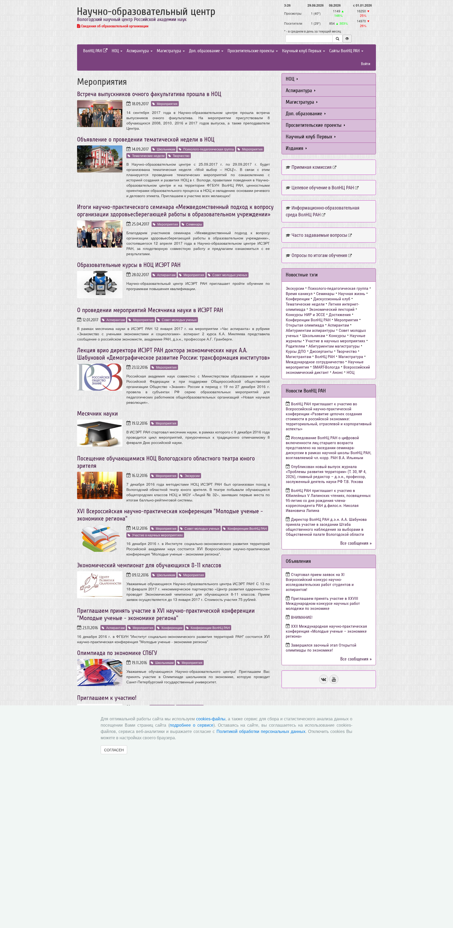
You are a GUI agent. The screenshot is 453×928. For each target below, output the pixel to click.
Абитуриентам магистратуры (334, 346)
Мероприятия (167, 103)
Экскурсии (192, 475)
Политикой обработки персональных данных (261, 731)
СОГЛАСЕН (114, 749)
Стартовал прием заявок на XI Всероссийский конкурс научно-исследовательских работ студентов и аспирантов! (320, 582)
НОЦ (116, 50)
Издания (295, 148)
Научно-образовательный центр (146, 11)
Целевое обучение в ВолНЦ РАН (323, 187)
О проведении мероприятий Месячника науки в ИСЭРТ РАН (150, 310)
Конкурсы (337, 335)
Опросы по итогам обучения (319, 255)
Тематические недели (148, 155)
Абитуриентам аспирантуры (310, 330)
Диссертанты (321, 351)
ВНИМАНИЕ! (301, 617)
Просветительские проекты (251, 50)
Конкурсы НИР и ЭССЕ (305, 314)
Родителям (295, 346)
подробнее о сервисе (191, 725)
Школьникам (166, 149)
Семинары (194, 224)
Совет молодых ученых (229, 274)
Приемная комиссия (312, 167)
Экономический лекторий (331, 309)
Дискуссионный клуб (331, 298)
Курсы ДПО (296, 351)
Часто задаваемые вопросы (319, 235)
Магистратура (169, 50)
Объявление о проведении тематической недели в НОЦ (145, 139)
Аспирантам (166, 274)
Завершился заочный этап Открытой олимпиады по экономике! (321, 648)
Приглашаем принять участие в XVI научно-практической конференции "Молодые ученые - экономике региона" (166, 614)
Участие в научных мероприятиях (157, 535)
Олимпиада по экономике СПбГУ (117, 653)
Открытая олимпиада (305, 325)
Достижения (340, 314)
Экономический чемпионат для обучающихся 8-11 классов (149, 565)
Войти (365, 64)
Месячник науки (97, 413)
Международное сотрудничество (315, 361)
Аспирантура (138, 50)
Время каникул (299, 293)
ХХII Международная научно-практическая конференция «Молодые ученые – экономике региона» (326, 631)
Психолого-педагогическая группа (208, 149)
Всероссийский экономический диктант (328, 370)
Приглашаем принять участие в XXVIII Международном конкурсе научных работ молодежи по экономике (323, 603)
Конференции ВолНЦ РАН (247, 528)
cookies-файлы (210, 719)
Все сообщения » (356, 543)
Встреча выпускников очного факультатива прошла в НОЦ (149, 94)
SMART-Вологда (326, 367)
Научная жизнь (351, 293)
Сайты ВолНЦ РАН (345, 50)
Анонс (337, 372)
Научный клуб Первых (302, 50)
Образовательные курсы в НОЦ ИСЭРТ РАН (129, 265)
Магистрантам (298, 356)
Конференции (171, 627)
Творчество (181, 155)
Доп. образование (205, 50)
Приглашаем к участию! (107, 697)
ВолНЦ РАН (93, 50)
